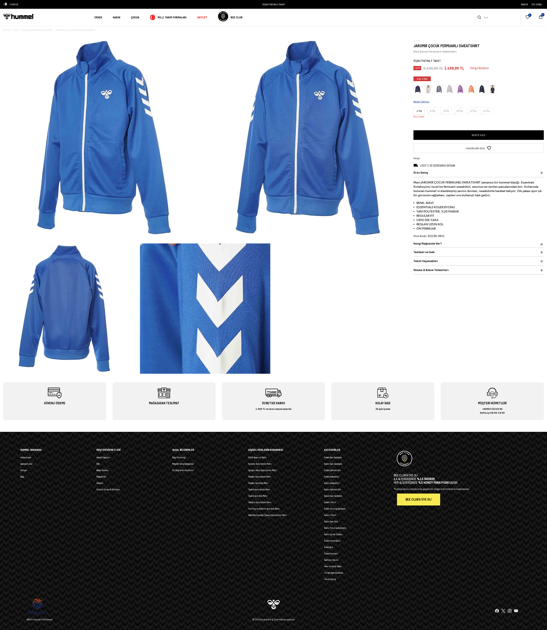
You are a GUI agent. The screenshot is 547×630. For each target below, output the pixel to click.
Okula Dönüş (330, 579)
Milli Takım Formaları (172, 17)
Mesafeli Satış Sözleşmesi (183, 464)
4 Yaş (419, 110)
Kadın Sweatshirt (331, 483)
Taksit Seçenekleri (425, 261)
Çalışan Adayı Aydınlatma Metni (262, 470)
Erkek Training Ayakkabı (335, 508)
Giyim (16, 30)
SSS (98, 464)
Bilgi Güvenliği (179, 457)
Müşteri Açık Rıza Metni (258, 483)
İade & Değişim (103, 457)
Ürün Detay (420, 172)
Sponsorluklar (26, 464)
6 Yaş (432, 110)
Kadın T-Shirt (330, 515)
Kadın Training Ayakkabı (335, 528)
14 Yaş (486, 110)
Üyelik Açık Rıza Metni (258, 496)
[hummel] (45, 16)
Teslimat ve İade (423, 252)
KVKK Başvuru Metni (257, 457)
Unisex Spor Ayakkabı (333, 572)
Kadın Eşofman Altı (332, 489)
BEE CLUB (237, 17)
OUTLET (202, 17)
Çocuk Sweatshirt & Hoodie (37, 30)
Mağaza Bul (101, 476)
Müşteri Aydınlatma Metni (259, 476)
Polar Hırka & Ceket (332, 566)
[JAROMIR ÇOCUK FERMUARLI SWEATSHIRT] (418, 88)
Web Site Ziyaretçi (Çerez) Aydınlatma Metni (267, 515)
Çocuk (135, 17)
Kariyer (23, 470)
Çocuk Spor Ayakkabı (333, 496)
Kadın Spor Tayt (331, 521)
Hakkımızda (25, 457)
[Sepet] (540, 17)
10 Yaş (459, 110)
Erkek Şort (328, 547)
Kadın (116, 17)
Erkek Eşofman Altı (332, 470)
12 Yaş (473, 110)
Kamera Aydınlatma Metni (260, 464)
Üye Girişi (536, 4)
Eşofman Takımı (331, 560)
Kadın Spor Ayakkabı (333, 464)
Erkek (98, 17)
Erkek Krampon (331, 553)
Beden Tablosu (102, 470)
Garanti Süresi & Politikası (108, 489)
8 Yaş (446, 110)
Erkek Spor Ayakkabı (333, 457)
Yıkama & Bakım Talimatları (431, 270)
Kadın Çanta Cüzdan (333, 534)
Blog (22, 476)
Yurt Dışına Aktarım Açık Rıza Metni (264, 508)
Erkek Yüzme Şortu (332, 540)
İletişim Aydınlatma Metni (259, 502)
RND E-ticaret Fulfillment (39, 619)
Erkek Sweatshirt (331, 476)
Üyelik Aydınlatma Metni (259, 489)
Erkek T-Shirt (330, 502)
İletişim (99, 483)
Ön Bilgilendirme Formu (183, 470)
